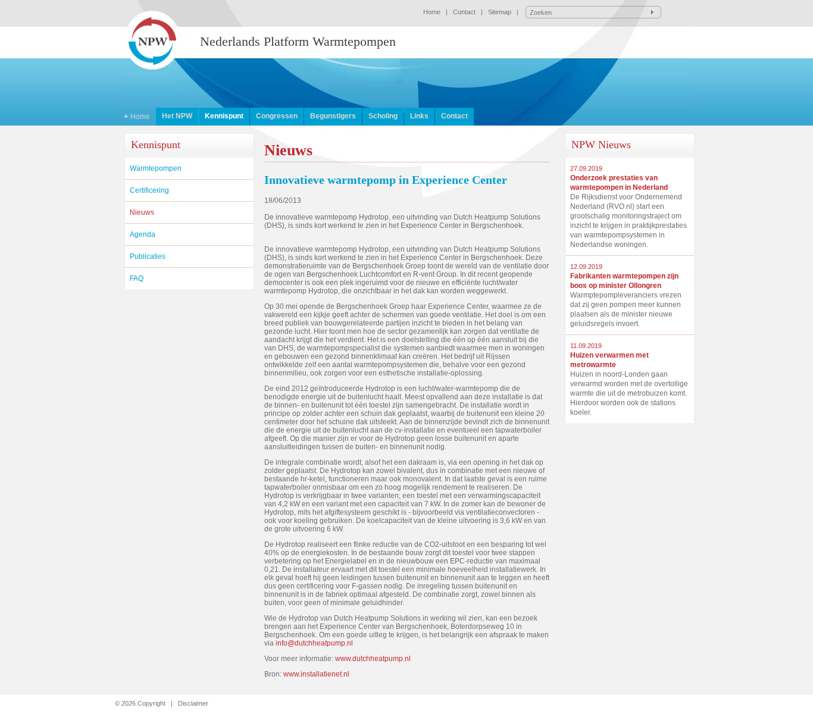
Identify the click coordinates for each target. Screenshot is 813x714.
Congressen (277, 116)
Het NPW (177, 116)
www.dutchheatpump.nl (373, 658)
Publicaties (147, 256)
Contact (464, 11)
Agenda (142, 234)
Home (431, 11)
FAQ (136, 278)
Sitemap (499, 11)
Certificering (149, 190)
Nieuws (142, 212)
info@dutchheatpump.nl (314, 643)
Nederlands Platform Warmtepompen (298, 41)
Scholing (383, 116)
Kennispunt (224, 116)
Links (419, 116)
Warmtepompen (156, 168)
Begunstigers (333, 116)
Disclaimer (193, 703)
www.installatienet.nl (316, 674)
